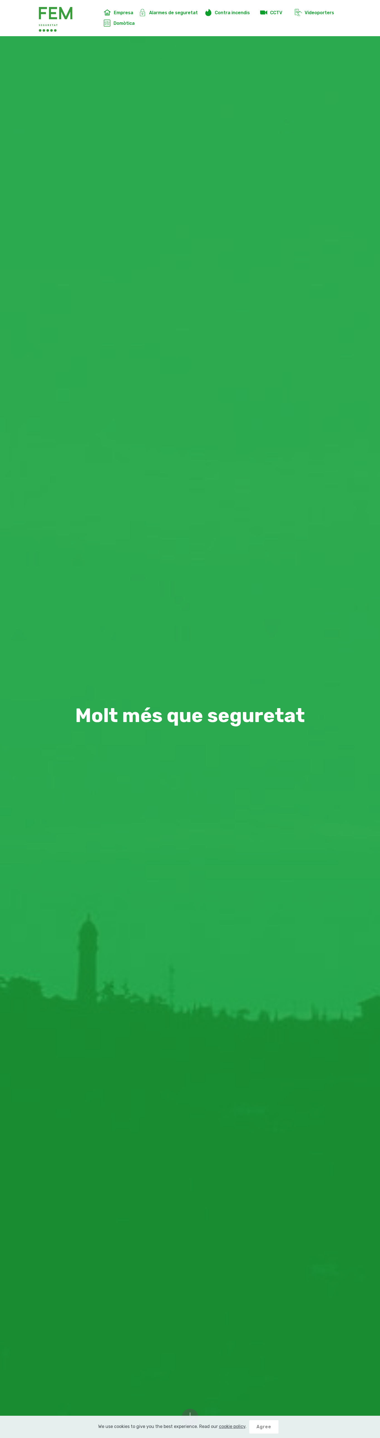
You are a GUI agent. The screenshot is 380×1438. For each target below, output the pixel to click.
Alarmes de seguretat (174, 12)
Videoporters (320, 12)
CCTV (279, 12)
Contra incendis (234, 12)
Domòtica (126, 23)
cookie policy (232, 1426)
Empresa (123, 12)
